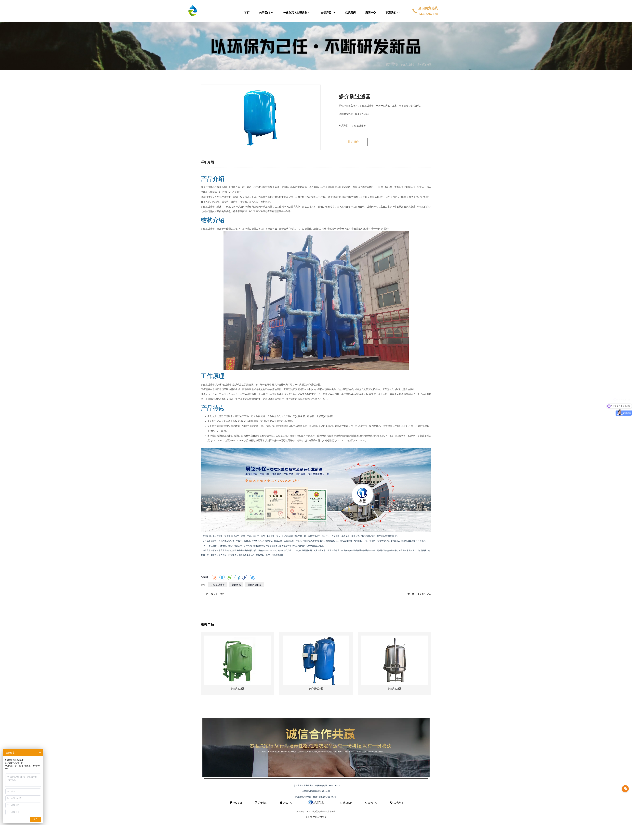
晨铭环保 (236, 584)
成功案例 (350, 12)
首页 (247, 12)
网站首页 (237, 802)
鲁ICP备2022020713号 (316, 817)
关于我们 (264, 12)
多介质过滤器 (408, 64)
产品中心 (287, 802)
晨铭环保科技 (255, 584)
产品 (395, 64)
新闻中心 (370, 12)
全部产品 (326, 12)
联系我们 (391, 12)
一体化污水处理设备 (295, 12)
